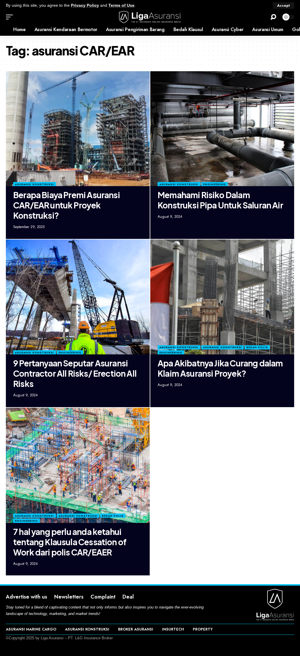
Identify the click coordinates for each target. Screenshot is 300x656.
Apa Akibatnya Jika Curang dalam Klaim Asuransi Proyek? (220, 368)
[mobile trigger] (11, 17)
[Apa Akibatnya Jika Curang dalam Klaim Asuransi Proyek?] (222, 297)
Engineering (214, 184)
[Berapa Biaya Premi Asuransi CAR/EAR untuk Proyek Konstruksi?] (78, 128)
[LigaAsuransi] (150, 17)
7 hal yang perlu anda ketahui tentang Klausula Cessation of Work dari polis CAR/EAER (69, 541)
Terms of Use (121, 5)
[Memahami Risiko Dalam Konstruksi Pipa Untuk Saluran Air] (222, 128)
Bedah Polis (257, 347)
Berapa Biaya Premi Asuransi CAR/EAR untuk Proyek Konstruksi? (66, 205)
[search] (273, 17)
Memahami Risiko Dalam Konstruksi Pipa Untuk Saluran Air (220, 200)
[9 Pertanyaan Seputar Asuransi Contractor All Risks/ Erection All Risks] (78, 297)
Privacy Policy (85, 5)
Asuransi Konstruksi (34, 184)
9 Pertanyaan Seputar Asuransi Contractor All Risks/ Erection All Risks (75, 373)
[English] (4, 29)
